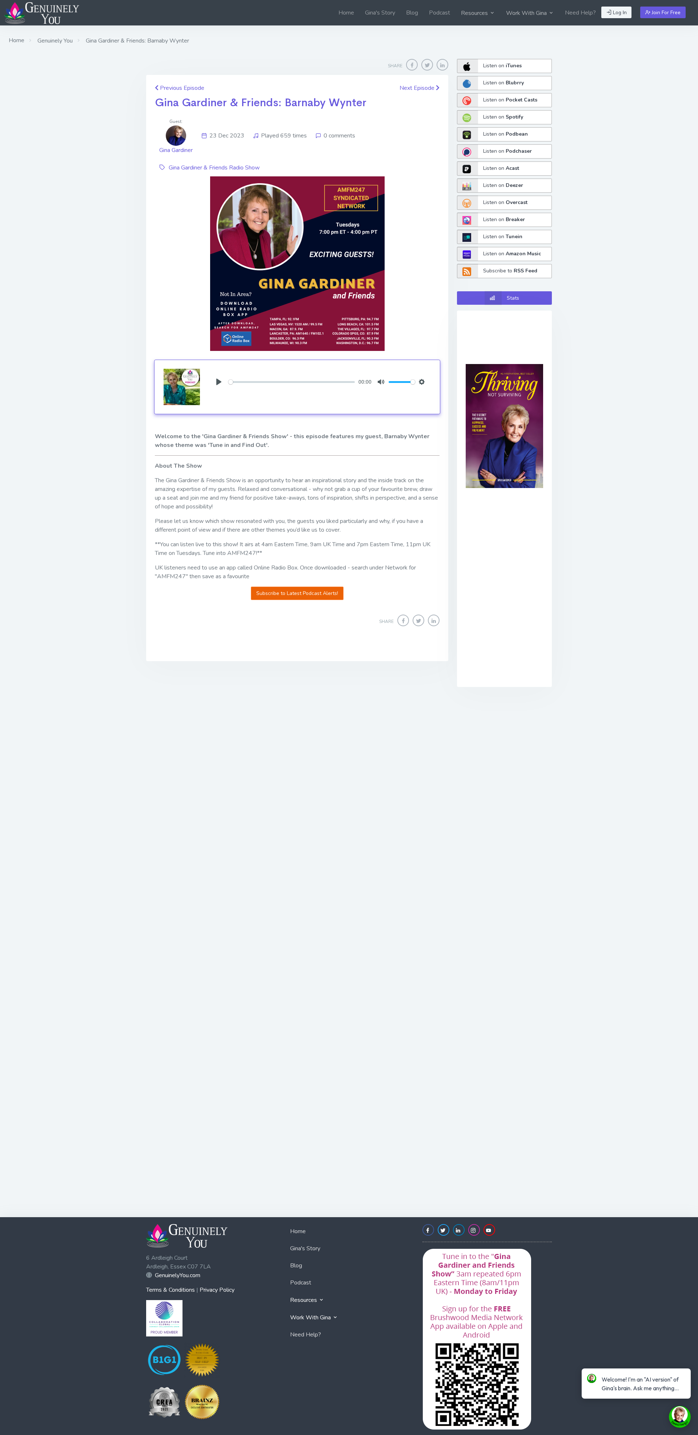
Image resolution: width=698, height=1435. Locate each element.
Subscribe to (510, 270)
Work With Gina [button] (527, 13)
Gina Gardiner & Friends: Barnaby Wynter (260, 102)
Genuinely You (54, 41)
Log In (619, 12)
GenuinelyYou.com (177, 1275)
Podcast (439, 13)
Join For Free (665, 12)
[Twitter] (427, 65)
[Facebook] (412, 65)
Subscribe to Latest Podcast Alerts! (297, 593)
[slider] (291, 382)
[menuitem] (346, 12)
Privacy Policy (217, 1290)
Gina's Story (380, 13)
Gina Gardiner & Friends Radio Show (214, 168)
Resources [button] (475, 13)
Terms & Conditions (170, 1290)
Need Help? (580, 13)
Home (346, 13)
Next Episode (418, 88)
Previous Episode (181, 88)
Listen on (502, 65)
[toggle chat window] (680, 1417)
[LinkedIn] (442, 65)
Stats (513, 298)
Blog (412, 13)
